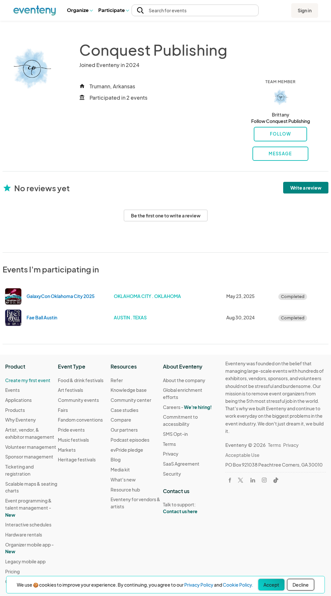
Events (12, 390)
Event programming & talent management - (28, 507)
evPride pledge (127, 450)
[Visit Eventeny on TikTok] (275, 480)
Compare (121, 420)
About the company (184, 380)
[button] (79, 10)
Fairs (63, 410)
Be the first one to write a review (165, 215)
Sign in (305, 10)
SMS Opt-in (175, 434)
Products (15, 410)
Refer (117, 380)
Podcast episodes (130, 440)
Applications (18, 400)
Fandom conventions (80, 420)
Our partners (124, 430)
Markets (67, 450)
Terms (169, 444)
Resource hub (125, 489)
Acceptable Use (242, 455)
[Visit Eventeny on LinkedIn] (252, 480)
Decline (301, 585)
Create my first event (27, 380)
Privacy (170, 454)
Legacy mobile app (25, 561)
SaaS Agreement (181, 464)
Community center (131, 400)
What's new (123, 479)
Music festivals (73, 440)
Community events (78, 400)
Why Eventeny (20, 420)
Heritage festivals (77, 459)
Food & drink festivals (80, 380)
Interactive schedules (28, 524)
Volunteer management (30, 447)
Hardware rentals (23, 534)
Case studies (124, 410)
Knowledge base (129, 390)
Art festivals (70, 390)
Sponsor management (29, 456)
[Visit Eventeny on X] (240, 480)
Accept (271, 585)
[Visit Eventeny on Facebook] (229, 480)
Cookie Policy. (238, 585)
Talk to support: (180, 508)
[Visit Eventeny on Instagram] (264, 480)
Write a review (305, 188)
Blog (116, 459)
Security (172, 474)
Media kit (120, 469)
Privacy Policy (198, 585)
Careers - (187, 407)
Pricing (12, 571)
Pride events (71, 430)
